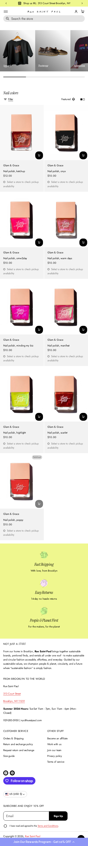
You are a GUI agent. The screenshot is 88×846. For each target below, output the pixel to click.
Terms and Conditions (48, 825)
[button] (44, 842)
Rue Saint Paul (32, 836)
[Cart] (82, 11)
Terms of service (55, 762)
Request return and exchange (18, 750)
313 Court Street (12, 694)
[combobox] (44, 18)
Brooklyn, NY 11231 (14, 701)
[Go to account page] (76, 11)
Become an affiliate (57, 738)
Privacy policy (54, 756)
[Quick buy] (39, 155)
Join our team (54, 750)
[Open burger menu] (5, 11)
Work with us (54, 744)
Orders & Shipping (13, 738)
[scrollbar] (44, 77)
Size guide (9, 756)
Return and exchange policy (18, 744)
